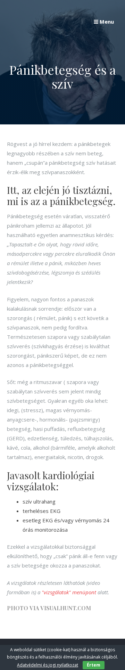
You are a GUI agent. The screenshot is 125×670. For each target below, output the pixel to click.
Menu (106, 21)
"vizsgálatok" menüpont (69, 592)
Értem (93, 665)
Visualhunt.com (65, 608)
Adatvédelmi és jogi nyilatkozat (47, 665)
